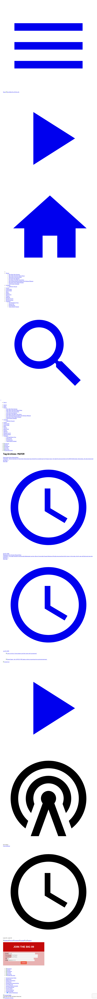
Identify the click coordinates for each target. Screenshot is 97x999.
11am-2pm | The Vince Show (15, 277)
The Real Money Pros (14, 302)
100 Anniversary (9, 300)
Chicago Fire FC (9, 298)
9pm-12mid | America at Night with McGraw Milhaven (21, 281)
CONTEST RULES (13, 286)
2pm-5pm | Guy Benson (14, 278)
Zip (6, 958)
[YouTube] (5, 447)
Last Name (8, 956)
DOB (6, 960)
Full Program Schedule (14, 284)
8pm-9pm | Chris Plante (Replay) (16, 282)
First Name (8, 955)
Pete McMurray (6, 846)
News (7, 292)
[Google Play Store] (8, 450)
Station (7, 293)
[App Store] (6, 449)
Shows (7, 273)
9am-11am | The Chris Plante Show (17, 275)
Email (7, 953)
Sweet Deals (9, 290)
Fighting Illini (9, 289)
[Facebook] (6, 443)
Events (7, 288)
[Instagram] (6, 446)
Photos (7, 296)
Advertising (8, 294)
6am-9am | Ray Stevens (14, 274)
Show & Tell (11, 304)
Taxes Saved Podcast (14, 306)
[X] (5, 445)
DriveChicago (12, 305)
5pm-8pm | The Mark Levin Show (16, 279)
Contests (8, 285)
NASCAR (8, 297)
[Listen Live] (48, 707)
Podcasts (8, 301)
